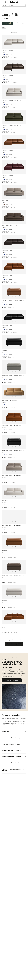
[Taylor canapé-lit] (14, 192)
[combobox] (14, 5)
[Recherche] (25, 5)
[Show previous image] (12, 47)
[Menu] (2, 2)
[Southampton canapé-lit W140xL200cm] (14, 92)
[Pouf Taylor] (14, 342)
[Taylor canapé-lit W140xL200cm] (14, 217)
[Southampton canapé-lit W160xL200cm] (14, 117)
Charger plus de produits (14, 644)
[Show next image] (15, 47)
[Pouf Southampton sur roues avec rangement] (14, 292)
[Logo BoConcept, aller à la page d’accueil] (14, 2)
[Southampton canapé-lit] (14, 42)
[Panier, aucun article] (25, 2)
